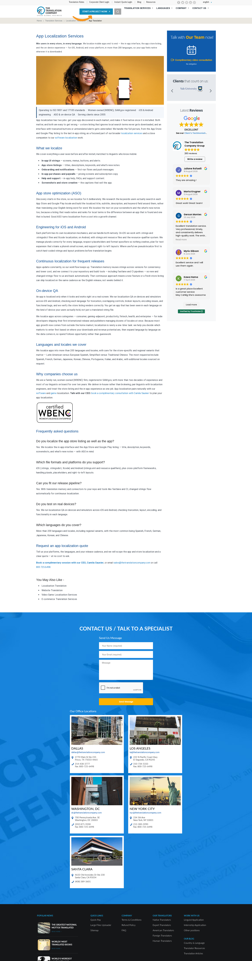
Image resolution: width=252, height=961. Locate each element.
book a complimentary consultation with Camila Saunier (120, 393)
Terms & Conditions (131, 920)
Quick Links (96, 916)
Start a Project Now (94, 12)
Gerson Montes (192, 214)
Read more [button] (181, 239)
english (206, 2)
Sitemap (94, 930)
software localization (66, 137)
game (54, 393)
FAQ (124, 930)
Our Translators (162, 916)
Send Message (126, 701)
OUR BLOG (189, 939)
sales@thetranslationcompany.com (132, 562)
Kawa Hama (191, 277)
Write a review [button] (194, 159)
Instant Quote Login (123, 2)
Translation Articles (193, 953)
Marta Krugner (192, 191)
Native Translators (162, 920)
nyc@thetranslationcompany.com (145, 813)
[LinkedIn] (186, 2)
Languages (163, 8)
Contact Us (199, 8)
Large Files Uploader (100, 925)
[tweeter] (182, 2)
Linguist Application (194, 920)
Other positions (192, 930)
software (41, 393)
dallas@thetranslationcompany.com (88, 752)
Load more (191, 304)
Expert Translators (162, 925)
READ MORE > (57, 931)
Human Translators (162, 941)
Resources (150, 2)
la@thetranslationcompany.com (144, 752)
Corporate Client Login (99, 2)
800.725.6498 (43, 567)
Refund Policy (128, 925)
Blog (139, 2)
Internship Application (195, 925)
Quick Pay (95, 920)
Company (181, 8)
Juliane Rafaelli (193, 168)
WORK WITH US (192, 916)
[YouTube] (190, 2)
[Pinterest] (194, 2)
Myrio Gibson (191, 251)
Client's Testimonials (195, 133)
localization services (131, 133)
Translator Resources (194, 948)
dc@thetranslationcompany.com (86, 813)
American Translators (163, 930)
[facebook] (178, 2)
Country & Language (194, 943)
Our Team (195, 37)
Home (39, 20)
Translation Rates (76, 2)
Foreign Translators (162, 936)
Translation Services (137, 8)
